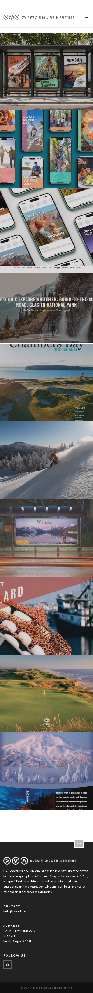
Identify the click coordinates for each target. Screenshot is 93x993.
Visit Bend (46, 770)
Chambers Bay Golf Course (46, 382)
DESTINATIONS (46, 77)
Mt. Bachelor (46, 459)
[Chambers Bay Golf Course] (76, 413)
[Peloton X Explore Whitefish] (76, 335)
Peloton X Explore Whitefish (46, 304)
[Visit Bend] (76, 802)
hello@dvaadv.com (15, 911)
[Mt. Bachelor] (76, 491)
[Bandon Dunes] (76, 724)
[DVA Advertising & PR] (38, 17)
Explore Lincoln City (46, 148)
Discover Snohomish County (46, 70)
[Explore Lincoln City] (76, 180)
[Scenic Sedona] (76, 257)
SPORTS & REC (58, 310)
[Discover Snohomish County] (76, 102)
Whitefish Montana (47, 537)
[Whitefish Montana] (76, 568)
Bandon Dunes (46, 693)
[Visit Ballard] (76, 646)
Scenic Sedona (47, 226)
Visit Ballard (46, 615)
